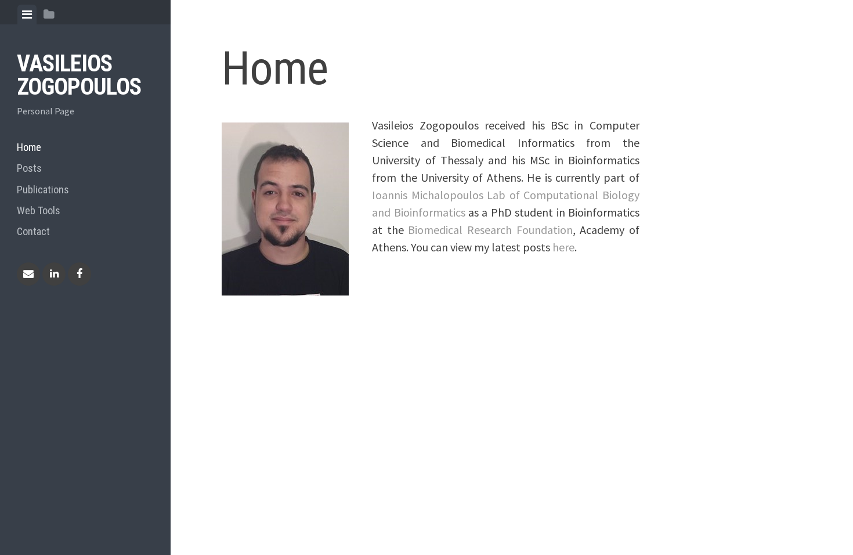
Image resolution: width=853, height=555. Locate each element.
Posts (29, 168)
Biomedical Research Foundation (490, 229)
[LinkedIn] (54, 274)
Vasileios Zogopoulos (79, 75)
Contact (33, 231)
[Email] (28, 274)
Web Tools (38, 210)
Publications (43, 189)
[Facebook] (79, 274)
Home (29, 147)
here (563, 247)
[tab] (27, 14)
